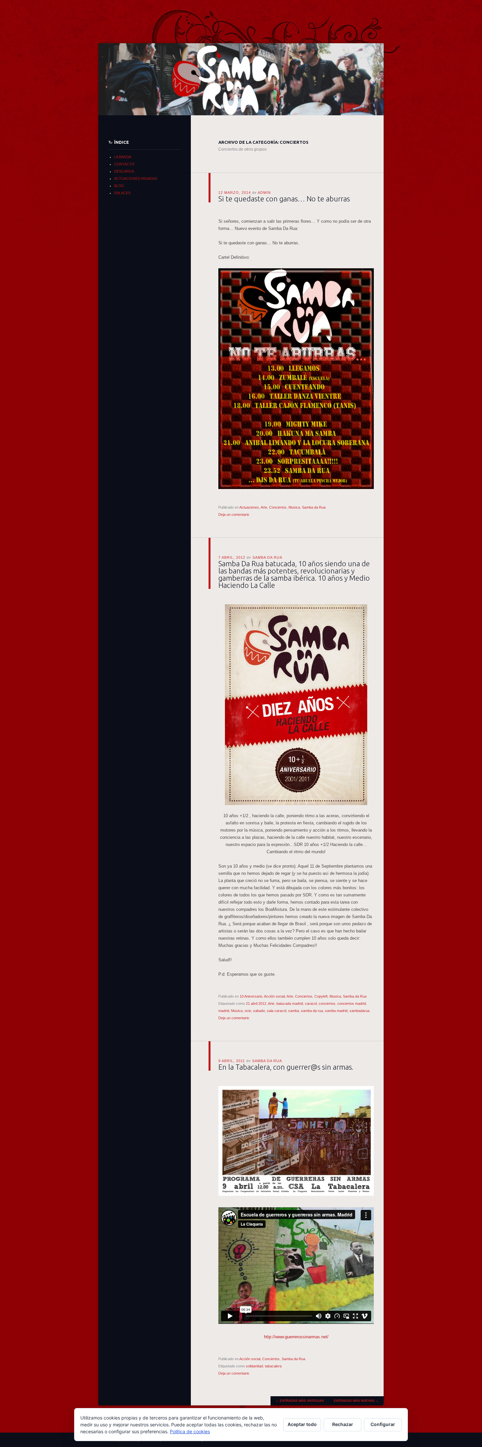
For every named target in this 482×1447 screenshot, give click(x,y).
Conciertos (278, 507)
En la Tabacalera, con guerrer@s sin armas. (285, 1067)
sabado (259, 1011)
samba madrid (336, 1011)
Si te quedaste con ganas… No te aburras (284, 199)
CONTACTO (124, 164)
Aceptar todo (302, 1424)
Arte (264, 507)
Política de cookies (190, 1431)
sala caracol (276, 1011)
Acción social (274, 996)
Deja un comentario (233, 515)
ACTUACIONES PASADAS (135, 178)
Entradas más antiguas (299, 1400)
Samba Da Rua (267, 557)
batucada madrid (289, 1003)
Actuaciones (249, 507)
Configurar (383, 1424)
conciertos (327, 1003)
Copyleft (321, 996)
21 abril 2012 (256, 1003)
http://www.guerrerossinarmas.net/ (296, 1336)
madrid (223, 1011)
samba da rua (312, 1011)
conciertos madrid (351, 1003)
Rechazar (342, 1424)
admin (264, 193)
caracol (311, 1003)
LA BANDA (122, 157)
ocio (248, 1011)
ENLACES (122, 193)
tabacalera (273, 1366)
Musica (294, 507)
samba (293, 1011)
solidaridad (254, 1366)
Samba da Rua (314, 507)
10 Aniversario (251, 996)
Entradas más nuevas (356, 1400)
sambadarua (360, 1011)
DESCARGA (124, 171)
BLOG (119, 186)
